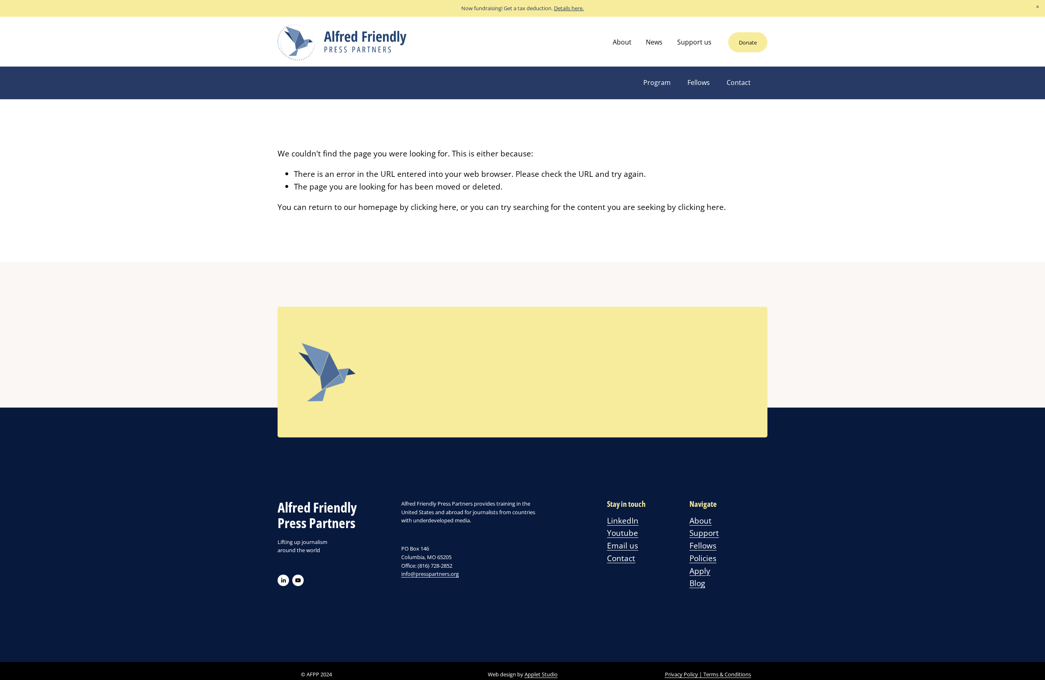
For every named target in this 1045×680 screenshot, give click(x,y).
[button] (1037, 7)
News (654, 42)
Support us (694, 42)
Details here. (569, 8)
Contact (739, 82)
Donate (748, 42)
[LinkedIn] (283, 580)
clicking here (433, 206)
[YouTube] (298, 580)
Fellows (698, 82)
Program (657, 82)
